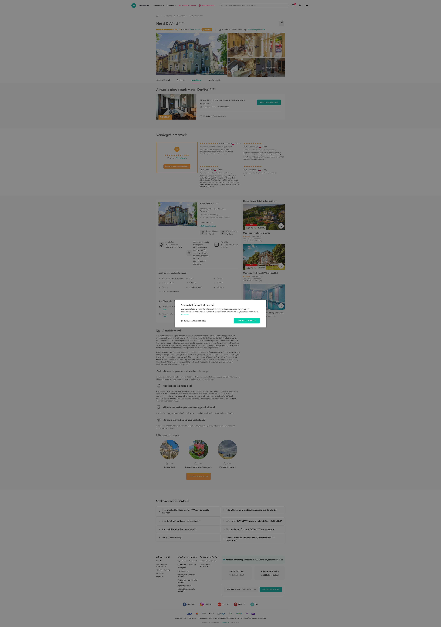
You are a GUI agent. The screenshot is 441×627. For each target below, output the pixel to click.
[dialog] (220, 313)
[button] (193, 321)
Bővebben (185, 314)
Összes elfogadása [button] (247, 321)
